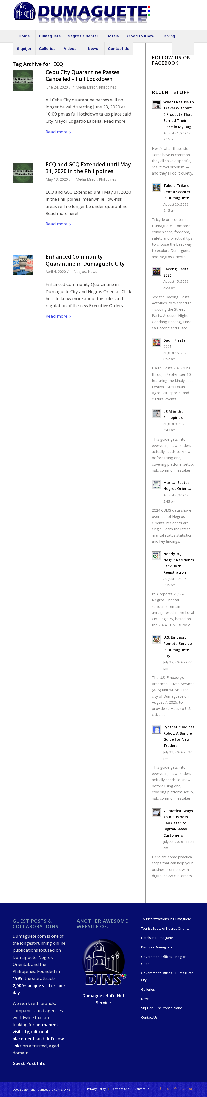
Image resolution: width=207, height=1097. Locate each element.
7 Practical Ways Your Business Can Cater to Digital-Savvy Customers (178, 823)
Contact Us (149, 1017)
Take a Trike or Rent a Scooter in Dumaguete (177, 191)
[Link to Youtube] (190, 1088)
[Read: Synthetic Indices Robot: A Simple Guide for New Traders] (156, 729)
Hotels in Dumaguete (157, 937)
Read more (56, 132)
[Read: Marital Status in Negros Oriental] (156, 484)
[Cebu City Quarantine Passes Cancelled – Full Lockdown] (23, 80)
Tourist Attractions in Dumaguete (166, 919)
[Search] (183, 48)
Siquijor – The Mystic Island (161, 1008)
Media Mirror (86, 87)
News (92, 271)
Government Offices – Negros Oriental (164, 960)
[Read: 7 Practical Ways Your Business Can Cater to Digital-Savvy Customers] (156, 812)
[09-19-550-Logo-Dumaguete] (82, 15)
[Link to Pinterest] (175, 1088)
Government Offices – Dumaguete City (167, 976)
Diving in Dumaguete (157, 947)
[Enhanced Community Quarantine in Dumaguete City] (23, 265)
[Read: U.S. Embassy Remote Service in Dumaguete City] (156, 639)
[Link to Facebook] (160, 1088)
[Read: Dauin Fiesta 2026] (156, 342)
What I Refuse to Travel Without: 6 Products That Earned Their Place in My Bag (178, 114)
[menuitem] (24, 36)
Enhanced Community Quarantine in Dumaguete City (85, 260)
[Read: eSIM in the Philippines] (156, 413)
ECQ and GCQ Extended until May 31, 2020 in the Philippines (88, 168)
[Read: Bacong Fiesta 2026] (156, 271)
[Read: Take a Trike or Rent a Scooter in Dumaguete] (156, 187)
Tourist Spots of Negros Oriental (165, 928)
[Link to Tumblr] (183, 1088)
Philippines (107, 87)
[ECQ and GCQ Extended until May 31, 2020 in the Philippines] (23, 173)
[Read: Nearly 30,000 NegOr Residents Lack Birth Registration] (156, 555)
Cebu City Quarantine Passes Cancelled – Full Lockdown (82, 75)
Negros (80, 271)
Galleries (148, 989)
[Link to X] (168, 1088)
